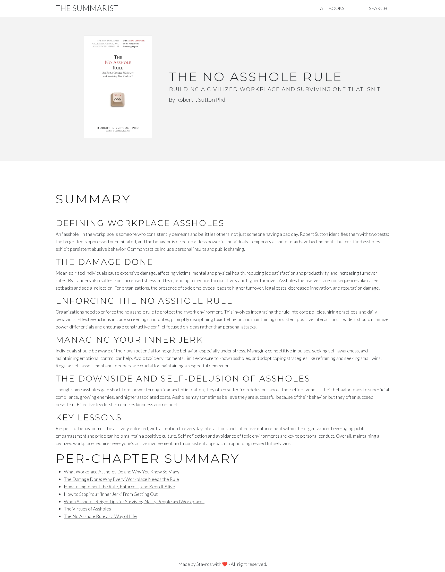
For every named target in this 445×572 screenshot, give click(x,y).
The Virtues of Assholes (87, 509)
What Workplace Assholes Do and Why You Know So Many (121, 471)
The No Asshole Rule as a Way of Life (100, 516)
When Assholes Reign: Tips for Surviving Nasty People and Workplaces (134, 501)
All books (332, 8)
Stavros (204, 564)
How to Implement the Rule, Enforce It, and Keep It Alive (119, 486)
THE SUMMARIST (87, 8)
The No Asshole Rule (256, 76)
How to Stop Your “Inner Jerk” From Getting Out (111, 494)
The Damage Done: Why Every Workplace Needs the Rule (121, 479)
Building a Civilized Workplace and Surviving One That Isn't (274, 89)
